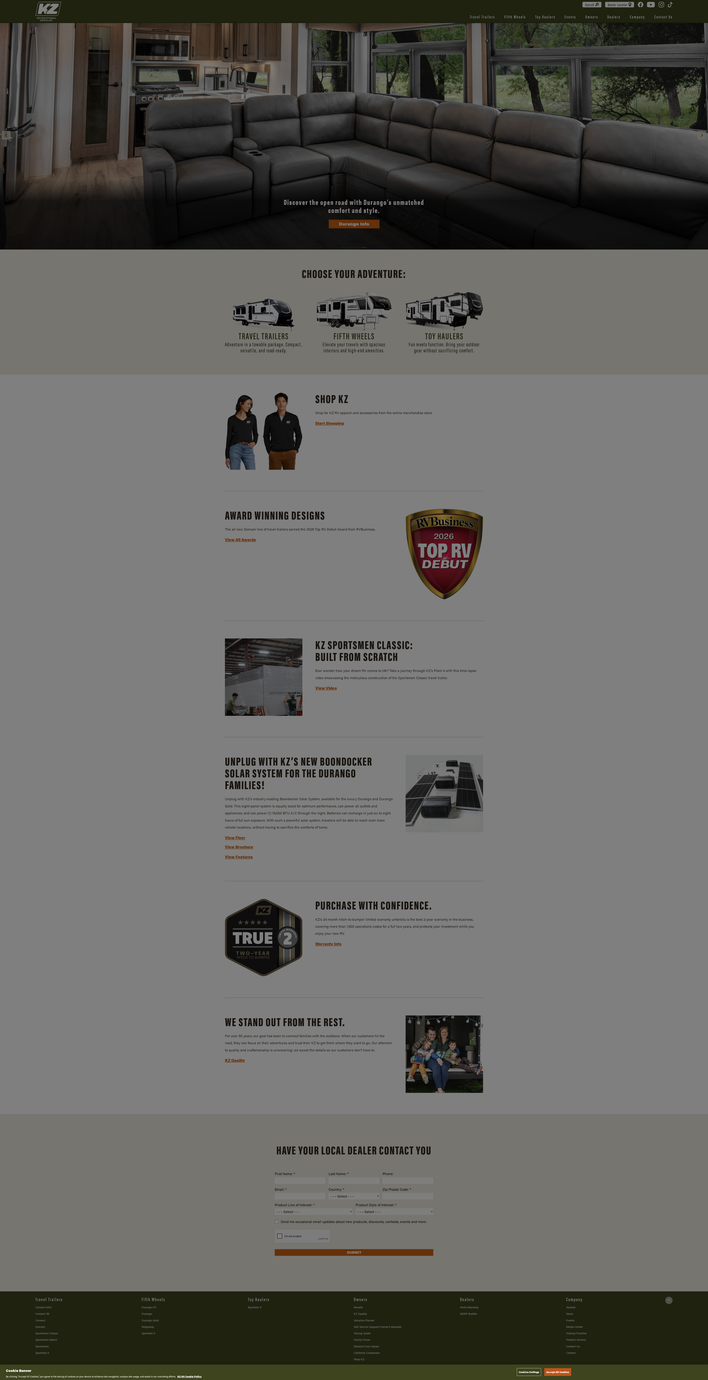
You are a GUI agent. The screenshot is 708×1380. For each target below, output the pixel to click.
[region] (354, 1372)
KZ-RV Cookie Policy (189, 1376)
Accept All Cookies (557, 1372)
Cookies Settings (529, 1372)
